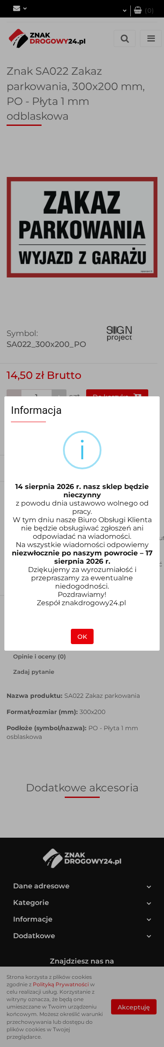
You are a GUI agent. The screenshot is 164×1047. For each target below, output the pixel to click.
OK (82, 637)
